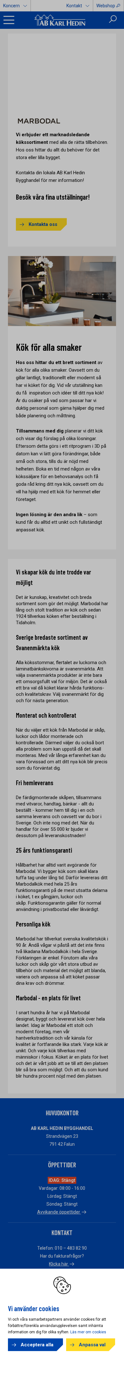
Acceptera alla (37, 1345)
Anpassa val (92, 1345)
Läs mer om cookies (88, 1332)
